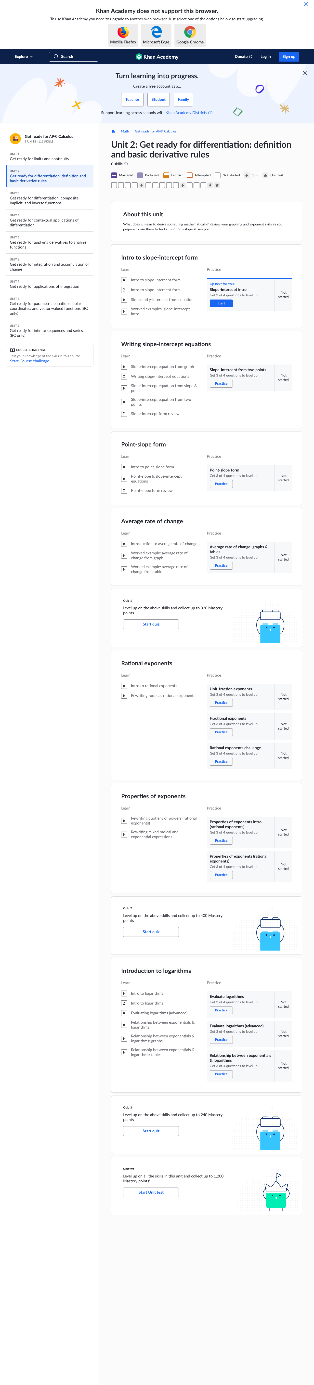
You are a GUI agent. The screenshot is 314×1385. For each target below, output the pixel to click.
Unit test (128, 1168)
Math (125, 131)
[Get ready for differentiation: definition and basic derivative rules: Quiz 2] (183, 185)
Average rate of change (152, 521)
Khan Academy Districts (186, 113)
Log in (266, 57)
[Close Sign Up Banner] (305, 73)
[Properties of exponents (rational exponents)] (176, 185)
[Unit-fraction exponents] (148, 185)
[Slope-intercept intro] (114, 185)
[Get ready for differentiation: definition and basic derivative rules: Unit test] (217, 185)
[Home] (113, 131)
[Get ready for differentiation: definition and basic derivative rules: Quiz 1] (141, 185)
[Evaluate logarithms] (190, 185)
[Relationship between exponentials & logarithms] (203, 185)
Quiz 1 (127, 600)
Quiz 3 (127, 1107)
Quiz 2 (127, 908)
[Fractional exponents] (155, 185)
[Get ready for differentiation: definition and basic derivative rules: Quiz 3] (210, 185)
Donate (241, 57)
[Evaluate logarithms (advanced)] (196, 185)
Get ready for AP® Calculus (156, 131)
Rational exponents (146, 663)
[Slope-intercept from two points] (121, 185)
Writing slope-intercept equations (166, 344)
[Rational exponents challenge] (162, 185)
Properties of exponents (153, 796)
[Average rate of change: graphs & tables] (135, 185)
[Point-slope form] (128, 185)
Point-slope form (143, 445)
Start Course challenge (29, 361)
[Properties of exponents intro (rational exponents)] (169, 185)
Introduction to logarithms (156, 971)
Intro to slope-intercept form (159, 258)
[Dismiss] (306, 4)
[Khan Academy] (157, 56)
